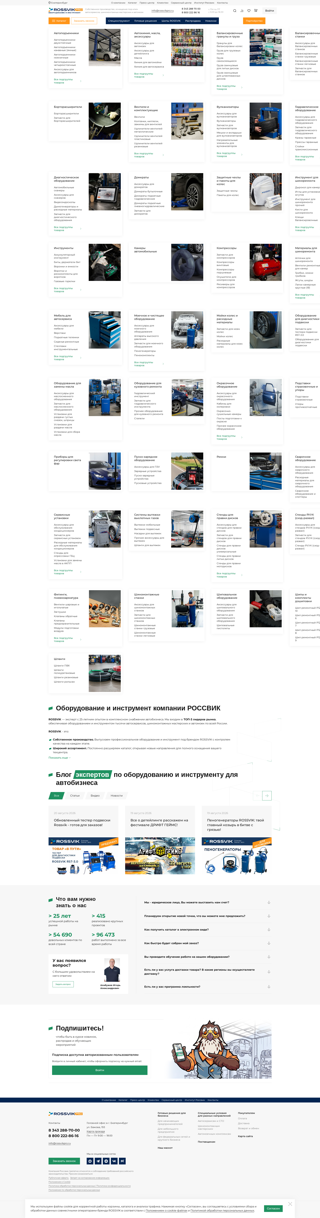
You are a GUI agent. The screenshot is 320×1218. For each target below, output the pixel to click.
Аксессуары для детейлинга (144, 52)
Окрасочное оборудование (227, 385)
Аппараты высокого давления (146, 337)
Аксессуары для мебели (64, 327)
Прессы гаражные (306, 142)
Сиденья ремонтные (66, 341)
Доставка (243, 1123)
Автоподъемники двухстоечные (64, 41)
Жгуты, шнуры (304, 280)
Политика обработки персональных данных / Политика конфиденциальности (90, 1186)
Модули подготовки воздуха (66, 629)
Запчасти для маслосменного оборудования (63, 406)
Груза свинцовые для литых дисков (228, 67)
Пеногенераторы (145, 350)
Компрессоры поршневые (225, 271)
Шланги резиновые (66, 677)
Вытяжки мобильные (147, 524)
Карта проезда (96, 1131)
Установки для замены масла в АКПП (68, 562)
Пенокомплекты (144, 355)
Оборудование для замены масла (67, 385)
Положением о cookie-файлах (166, 1210)
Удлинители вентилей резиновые (148, 145)
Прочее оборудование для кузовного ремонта (148, 413)
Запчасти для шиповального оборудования (226, 617)
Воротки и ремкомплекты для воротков (66, 273)
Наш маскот (165, 1148)
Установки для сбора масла (67, 433)
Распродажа (193, 20)
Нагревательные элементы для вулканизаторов (227, 143)
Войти (99, 1070)
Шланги (59, 659)
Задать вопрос (63, 984)
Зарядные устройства (147, 471)
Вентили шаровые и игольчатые (66, 606)
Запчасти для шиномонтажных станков (144, 617)
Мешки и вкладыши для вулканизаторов (229, 134)
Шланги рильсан (64, 681)
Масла (138, 57)
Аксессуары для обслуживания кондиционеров (64, 527)
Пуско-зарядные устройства (144, 477)
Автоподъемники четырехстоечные (65, 63)
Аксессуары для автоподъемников (65, 71)
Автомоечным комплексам (214, 1133)
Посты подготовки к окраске (229, 420)
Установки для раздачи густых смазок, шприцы (64, 417)
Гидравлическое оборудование (306, 108)
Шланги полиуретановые (64, 671)
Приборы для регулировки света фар (67, 460)
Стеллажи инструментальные (66, 348)
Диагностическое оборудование (66, 179)
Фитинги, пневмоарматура (66, 596)
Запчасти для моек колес (228, 330)
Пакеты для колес (228, 195)
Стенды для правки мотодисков (229, 565)
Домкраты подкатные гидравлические (147, 197)
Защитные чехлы (227, 190)
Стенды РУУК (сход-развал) (304, 516)
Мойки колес (225, 336)
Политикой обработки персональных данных (222, 1210)
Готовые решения (145, 20)
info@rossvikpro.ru (60, 1143)
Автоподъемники (66, 33)
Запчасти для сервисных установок (67, 537)
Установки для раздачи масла (63, 426)
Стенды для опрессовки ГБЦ (64, 554)
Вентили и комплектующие (146, 108)
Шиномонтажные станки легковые (145, 634)
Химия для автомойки (148, 62)
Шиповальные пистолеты (225, 627)
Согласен (273, 1208)
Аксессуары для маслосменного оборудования (64, 396)
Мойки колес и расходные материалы (227, 319)
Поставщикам (206, 1142)
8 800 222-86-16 (64, 1136)
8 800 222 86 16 (191, 12)
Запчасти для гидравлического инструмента (145, 403)
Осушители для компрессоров (226, 278)
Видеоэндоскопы (64, 202)
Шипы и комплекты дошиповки (303, 598)
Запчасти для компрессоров (226, 256)
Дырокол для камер (307, 187)
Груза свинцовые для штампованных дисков (228, 75)
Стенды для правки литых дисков (229, 557)
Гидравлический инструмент (144, 395)
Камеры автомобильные (145, 249)
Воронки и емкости (66, 266)
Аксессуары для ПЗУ (147, 466)
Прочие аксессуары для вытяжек (149, 539)
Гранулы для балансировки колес (230, 45)
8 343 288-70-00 (64, 1130)
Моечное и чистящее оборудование (149, 317)
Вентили (139, 116)
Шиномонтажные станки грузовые (145, 627)
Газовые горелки (64, 281)
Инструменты (63, 248)
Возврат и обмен (248, 1128)
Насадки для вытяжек (147, 533)
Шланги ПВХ (62, 665)
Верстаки (60, 332)
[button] (267, 795)
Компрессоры (227, 248)
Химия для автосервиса (149, 66)
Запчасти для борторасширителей (67, 119)
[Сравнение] (242, 11)
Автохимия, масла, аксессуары (147, 35)
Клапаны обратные (65, 616)
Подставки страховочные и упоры (306, 387)
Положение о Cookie (59, 1182)
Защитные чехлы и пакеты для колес (229, 181)
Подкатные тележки (66, 337)
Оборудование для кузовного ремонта (148, 385)
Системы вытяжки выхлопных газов (147, 516)
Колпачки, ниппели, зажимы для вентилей (148, 123)
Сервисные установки (62, 516)
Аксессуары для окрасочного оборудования (227, 396)
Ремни (221, 456)
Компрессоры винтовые (225, 264)
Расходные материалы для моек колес (230, 343)
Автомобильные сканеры (64, 189)
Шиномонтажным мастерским (209, 1127)
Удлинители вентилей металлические (148, 130)
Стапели (139, 418)
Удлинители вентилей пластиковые (148, 137)
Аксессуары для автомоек (144, 45)
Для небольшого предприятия (168, 1130)
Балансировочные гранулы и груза (230, 35)
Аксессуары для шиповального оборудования (227, 607)
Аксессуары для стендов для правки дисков (229, 527)
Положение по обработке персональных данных (74, 1190)
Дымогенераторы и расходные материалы (68, 208)
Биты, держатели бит (67, 262)
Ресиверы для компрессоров (226, 286)
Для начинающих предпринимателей (170, 1122)
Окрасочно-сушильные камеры (229, 413)
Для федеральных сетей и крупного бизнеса (174, 1138)
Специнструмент (119, 20)
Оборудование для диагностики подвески (307, 319)
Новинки (211, 20)
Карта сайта (245, 1136)
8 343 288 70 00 (191, 9)
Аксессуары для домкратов (144, 186)
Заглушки (60, 611)
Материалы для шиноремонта (306, 249)
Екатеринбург (59, 3)
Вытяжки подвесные (147, 529)
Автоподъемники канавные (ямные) (65, 49)
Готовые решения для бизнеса (172, 1114)
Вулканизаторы (228, 106)
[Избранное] (249, 11)
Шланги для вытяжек (147, 545)
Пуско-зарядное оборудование (145, 458)
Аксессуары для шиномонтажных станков (144, 607)
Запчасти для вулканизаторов (227, 127)
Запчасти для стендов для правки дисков (229, 538)
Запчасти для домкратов (142, 212)
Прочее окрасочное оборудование (229, 427)
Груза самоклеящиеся (227, 59)
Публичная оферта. (59, 1178)
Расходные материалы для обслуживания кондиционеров (68, 545)
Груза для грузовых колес (228, 52)
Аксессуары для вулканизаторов (227, 115)
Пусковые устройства (147, 483)
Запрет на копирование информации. (90, 1178)
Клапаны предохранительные (66, 622)
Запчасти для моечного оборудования (148, 345)
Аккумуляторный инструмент (64, 256)
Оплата (242, 1118)
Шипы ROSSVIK (171, 20)
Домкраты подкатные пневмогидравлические (149, 205)
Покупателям (246, 1113)
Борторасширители (68, 106)
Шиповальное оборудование (227, 596)
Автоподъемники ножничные (64, 56)
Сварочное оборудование (305, 458)
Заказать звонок (64, 1161)
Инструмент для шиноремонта (306, 179)
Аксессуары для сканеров (64, 196)
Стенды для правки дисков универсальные (229, 548)
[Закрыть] (290, 1204)
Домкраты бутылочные (148, 191)
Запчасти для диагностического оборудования (65, 217)
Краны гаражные (305, 137)
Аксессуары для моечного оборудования (144, 328)
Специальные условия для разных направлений (214, 1114)
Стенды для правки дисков (227, 516)
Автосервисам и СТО (211, 1120)
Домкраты (141, 177)
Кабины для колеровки (224, 405)
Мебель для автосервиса (63, 317)
